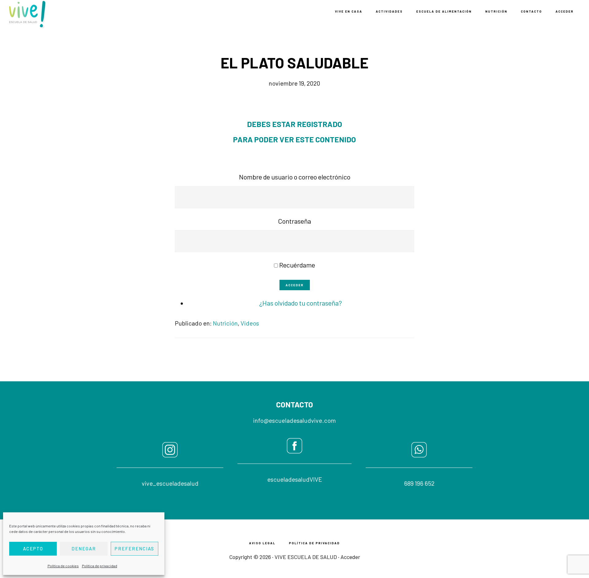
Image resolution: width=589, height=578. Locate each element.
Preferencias (134, 548)
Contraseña (294, 221)
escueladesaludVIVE (294, 479)
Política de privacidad (99, 566)
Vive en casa (40, 14)
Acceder (295, 285)
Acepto (33, 548)
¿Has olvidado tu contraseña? (300, 303)
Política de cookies (63, 566)
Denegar (83, 548)
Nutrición (225, 323)
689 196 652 (419, 483)
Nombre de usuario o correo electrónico (294, 177)
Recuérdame (297, 265)
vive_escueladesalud (170, 483)
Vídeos (250, 323)
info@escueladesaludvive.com (294, 420)
